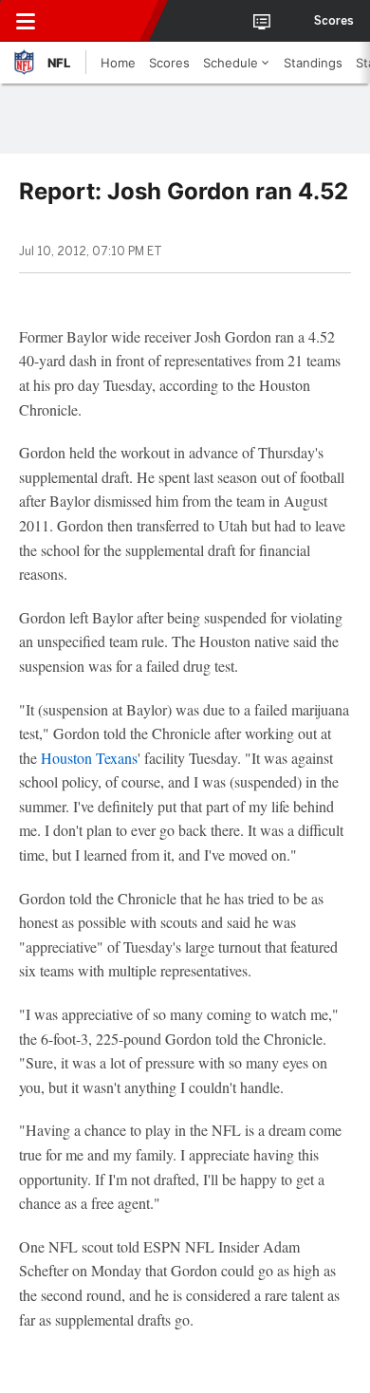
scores (334, 21)
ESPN (101, 21)
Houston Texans (89, 758)
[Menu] (25, 21)
